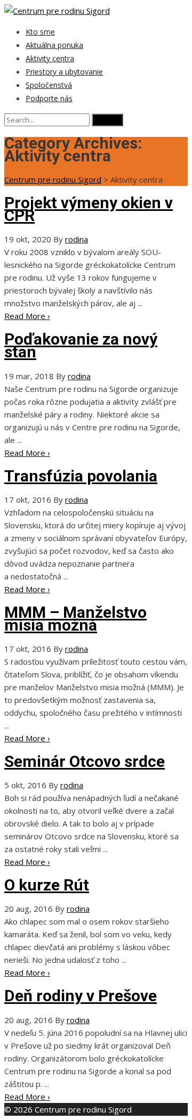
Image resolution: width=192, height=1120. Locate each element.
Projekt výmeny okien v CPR (88, 209)
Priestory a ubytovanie (64, 72)
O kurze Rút (46, 885)
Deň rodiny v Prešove (80, 995)
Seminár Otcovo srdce (84, 761)
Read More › (27, 315)
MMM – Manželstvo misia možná (75, 618)
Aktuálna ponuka (54, 45)
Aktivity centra (50, 58)
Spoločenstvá (49, 85)
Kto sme (40, 32)
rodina (76, 239)
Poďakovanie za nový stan (80, 345)
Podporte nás (49, 98)
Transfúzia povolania (80, 476)
